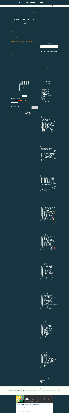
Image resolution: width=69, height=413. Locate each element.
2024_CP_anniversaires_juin (44, 114)
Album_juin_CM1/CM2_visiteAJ (44, 365)
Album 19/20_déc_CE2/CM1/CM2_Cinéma (46, 192)
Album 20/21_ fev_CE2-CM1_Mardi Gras (46, 282)
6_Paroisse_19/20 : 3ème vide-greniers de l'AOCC (47, 187)
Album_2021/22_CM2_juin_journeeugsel (46, 263)
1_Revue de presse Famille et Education (45, 101)
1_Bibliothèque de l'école (43, 90)
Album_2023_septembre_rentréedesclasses (46, 362)
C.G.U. (37, 390)
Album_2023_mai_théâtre (43, 339)
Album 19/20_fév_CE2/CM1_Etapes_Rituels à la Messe (48, 206)
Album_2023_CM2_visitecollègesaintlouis (46, 326)
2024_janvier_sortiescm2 (43, 118)
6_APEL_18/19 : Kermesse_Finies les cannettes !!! (47, 160)
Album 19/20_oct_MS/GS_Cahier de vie (45, 242)
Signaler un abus (34, 390)
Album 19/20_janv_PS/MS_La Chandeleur (46, 215)
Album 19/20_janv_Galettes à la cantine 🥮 (46, 212)
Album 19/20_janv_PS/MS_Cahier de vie (45, 214)
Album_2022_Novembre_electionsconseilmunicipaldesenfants (49, 304)
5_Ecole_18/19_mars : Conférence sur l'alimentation (47, 154)
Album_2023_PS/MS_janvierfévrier (45, 356)
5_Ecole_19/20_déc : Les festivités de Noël (46, 156)
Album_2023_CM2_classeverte (44, 324)
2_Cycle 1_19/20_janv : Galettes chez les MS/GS (47, 125)
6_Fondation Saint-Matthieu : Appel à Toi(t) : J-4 (47, 177)
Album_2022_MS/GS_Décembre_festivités (46, 302)
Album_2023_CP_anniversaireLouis (45, 327)
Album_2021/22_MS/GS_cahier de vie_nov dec (46, 272)
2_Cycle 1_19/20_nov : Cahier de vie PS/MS (46, 127)
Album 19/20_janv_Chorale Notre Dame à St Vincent (47, 211)
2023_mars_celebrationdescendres (45, 105)
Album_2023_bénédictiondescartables (45, 320)
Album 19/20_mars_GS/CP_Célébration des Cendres (47, 233)
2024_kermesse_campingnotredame (45, 119)
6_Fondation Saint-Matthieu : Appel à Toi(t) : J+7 (47, 181)
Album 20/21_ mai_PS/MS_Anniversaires (46, 292)
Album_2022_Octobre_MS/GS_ (44, 305)
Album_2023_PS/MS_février (44, 355)
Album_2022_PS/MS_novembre (44, 310)
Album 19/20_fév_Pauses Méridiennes (45, 210)
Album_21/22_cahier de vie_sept (44, 363)
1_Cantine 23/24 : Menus (43, 92)
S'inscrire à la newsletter (15, 102)
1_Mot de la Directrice (43, 96)
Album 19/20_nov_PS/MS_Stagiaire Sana (46, 239)
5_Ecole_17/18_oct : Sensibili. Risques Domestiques (47, 153)
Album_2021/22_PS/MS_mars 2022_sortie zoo (46, 279)
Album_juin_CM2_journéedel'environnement (46, 367)
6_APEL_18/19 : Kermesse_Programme (45, 163)
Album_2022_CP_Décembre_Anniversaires (46, 298)
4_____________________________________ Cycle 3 (48, 151)
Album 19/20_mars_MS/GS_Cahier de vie (46, 234)
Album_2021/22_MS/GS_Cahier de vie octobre (46, 273)
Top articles (29, 390)
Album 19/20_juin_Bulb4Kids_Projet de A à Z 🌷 (47, 218)
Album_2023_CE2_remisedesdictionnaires (46, 322)
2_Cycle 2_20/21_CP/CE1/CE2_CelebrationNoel (47, 144)
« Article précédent (14, 94)
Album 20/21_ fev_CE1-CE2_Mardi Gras (46, 281)
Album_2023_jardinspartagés (44, 331)
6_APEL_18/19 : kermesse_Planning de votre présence (47, 162)
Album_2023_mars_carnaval (44, 340)
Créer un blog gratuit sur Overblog (23, 390)
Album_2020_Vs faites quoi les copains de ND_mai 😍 (47, 250)
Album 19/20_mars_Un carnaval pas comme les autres (47, 236)
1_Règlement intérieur (43, 100)
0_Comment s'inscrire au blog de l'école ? (46, 89)
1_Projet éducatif (42, 98)
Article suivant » (35, 94)
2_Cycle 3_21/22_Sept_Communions (45, 149)
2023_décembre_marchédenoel (44, 104)
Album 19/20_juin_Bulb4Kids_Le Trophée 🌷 (46, 217)
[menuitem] (17, 6)
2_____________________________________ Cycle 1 (48, 121)
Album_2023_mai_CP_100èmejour (45, 335)
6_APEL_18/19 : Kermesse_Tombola (45, 164)
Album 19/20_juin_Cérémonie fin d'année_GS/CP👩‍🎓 (47, 223)
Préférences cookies (58, 390)
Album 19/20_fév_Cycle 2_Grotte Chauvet (46, 208)
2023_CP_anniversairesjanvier (44, 103)
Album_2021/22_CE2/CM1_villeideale (45, 261)
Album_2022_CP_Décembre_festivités (45, 299)
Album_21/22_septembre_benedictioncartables (46, 364)
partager (32, 401)
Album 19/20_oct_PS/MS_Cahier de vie (45, 243)
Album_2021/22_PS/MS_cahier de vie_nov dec (46, 277)
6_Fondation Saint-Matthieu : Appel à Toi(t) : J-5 (47, 179)
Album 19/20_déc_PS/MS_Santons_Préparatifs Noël (47, 204)
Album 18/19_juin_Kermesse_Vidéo (45, 190)
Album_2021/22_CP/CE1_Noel (44, 268)
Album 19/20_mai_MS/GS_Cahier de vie (45, 232)
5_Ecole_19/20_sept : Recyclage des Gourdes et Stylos (47, 157)
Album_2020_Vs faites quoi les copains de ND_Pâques (47, 252)
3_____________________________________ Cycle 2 (48, 150)
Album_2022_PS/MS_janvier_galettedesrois (46, 309)
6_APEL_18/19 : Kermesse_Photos (45, 161)
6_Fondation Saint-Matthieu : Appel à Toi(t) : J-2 (47, 174)
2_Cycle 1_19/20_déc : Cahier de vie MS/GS (46, 122)
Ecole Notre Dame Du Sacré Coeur (34, 2)
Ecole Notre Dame (47, 54)
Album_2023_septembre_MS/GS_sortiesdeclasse (47, 361)
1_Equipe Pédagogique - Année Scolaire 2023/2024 (47, 95)
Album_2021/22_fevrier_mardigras (45, 270)
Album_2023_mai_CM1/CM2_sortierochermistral (47, 334)
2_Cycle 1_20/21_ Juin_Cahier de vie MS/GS (46, 131)
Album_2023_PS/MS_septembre (44, 357)
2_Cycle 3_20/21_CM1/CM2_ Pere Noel (45, 147)
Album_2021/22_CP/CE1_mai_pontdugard (46, 267)
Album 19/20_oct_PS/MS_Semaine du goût (46, 245)
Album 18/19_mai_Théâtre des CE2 (45, 191)
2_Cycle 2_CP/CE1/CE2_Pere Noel (45, 145)
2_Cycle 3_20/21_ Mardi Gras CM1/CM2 (46, 148)
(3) (42, 381)
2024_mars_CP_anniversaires (44, 120)
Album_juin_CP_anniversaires (44, 370)
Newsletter (24, 23)
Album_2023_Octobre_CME (44, 352)
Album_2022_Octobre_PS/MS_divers (45, 306)
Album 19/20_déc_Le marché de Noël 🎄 (46, 194)
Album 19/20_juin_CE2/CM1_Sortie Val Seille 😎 (47, 219)
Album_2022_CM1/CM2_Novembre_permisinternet (47, 297)
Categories (22, 21)
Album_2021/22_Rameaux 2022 (44, 280)
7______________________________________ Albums (48, 188)
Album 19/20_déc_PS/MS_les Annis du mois (46, 203)
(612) (42, 380)
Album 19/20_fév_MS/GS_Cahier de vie (45, 209)
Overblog (39, 388)
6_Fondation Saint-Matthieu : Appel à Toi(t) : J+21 (47, 175)
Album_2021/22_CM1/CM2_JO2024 (45, 262)
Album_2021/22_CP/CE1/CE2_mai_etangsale (46, 265)
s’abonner (27, 401)
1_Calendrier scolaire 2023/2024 (44, 91)
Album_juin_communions (43, 368)
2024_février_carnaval (43, 116)
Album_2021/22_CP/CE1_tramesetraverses (46, 269)
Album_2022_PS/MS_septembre (44, 311)
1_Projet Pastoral (42, 99)
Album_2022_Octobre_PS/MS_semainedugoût (46, 307)
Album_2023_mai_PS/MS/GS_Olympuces (46, 338)
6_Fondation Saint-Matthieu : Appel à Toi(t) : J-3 (47, 176)
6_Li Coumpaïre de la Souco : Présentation (46, 184)
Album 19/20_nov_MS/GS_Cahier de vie (45, 237)
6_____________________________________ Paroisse (48, 186)
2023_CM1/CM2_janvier (43, 102)
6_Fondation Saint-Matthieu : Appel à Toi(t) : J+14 (47, 173)
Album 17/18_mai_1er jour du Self (45, 189)
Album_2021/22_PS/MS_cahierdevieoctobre (46, 278)
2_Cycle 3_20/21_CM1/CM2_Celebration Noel (46, 146)
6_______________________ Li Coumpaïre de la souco (48, 183)
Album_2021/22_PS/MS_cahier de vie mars (46, 276)
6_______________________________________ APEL (48, 158)
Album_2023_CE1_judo (43, 321)
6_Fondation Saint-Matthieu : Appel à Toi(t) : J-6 (47, 180)
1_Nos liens (41, 97)
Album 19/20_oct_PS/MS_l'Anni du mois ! (46, 244)
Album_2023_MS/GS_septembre (44, 351)
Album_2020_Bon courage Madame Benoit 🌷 (46, 246)
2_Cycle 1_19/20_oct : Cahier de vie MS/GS (46, 128)
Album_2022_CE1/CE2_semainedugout (45, 294)
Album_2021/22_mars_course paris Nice (45, 271)
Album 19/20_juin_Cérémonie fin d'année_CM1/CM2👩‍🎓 (48, 222)
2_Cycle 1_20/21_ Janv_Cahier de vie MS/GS (46, 129)
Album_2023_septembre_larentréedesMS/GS (46, 360)
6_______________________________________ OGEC (48, 185)
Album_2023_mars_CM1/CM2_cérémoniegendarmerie (47, 341)
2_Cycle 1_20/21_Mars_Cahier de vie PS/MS (46, 133)
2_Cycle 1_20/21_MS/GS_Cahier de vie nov (46, 135)
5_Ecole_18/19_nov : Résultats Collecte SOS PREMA (47, 155)
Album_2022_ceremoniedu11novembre (45, 296)
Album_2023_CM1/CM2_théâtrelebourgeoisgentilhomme (48, 323)
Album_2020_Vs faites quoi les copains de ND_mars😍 (48, 251)
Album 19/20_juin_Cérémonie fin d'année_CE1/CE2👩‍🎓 (48, 220)
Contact (31, 390)
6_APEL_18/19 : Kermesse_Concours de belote (46, 159)
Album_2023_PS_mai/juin (43, 354)
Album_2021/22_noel (43, 274)
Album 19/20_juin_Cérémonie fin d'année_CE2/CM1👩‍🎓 (48, 221)
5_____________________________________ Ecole (47, 152)
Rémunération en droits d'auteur (42, 390)
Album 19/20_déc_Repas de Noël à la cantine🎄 (47, 205)
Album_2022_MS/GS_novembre (44, 303)
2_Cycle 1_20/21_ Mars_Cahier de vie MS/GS (46, 132)
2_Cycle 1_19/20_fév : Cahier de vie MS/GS (46, 124)
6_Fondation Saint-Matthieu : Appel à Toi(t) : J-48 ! (47, 178)
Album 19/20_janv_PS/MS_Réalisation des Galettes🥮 (47, 216)
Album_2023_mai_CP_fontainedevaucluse (46, 336)
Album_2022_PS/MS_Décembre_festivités (46, 308)
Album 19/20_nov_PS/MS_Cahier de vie (45, 238)
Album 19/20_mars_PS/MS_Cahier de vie (46, 235)
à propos (37, 401)
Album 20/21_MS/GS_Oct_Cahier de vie (45, 293)
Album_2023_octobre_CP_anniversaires (45, 353)
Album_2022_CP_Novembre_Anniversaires (46, 300)
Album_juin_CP (42, 369)
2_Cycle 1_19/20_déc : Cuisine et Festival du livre (47, 123)
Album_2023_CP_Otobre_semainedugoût (46, 330)
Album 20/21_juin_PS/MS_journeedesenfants (46, 291)
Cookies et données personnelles (53, 390)
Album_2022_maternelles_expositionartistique (46, 301)
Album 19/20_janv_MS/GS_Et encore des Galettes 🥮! (47, 213)
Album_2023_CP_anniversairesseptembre (46, 328)
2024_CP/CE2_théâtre (43, 115)
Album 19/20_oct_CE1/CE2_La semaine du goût (47, 240)
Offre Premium (47, 390)
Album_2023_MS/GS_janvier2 (44, 350)
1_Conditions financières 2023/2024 (45, 93)
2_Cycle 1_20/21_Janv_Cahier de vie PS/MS (46, 130)
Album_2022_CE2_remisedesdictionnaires (46, 295)
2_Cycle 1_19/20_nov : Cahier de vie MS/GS (46, 126)
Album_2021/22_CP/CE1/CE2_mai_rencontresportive (47, 266)
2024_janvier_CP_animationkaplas (45, 117)
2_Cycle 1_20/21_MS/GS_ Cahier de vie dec (46, 134)
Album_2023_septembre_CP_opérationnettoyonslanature (48, 359)
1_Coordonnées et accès (43, 94)
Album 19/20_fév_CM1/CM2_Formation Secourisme (47, 207)
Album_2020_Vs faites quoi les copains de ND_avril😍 (48, 249)
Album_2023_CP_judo (43, 329)
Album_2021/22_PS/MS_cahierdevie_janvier (46, 275)
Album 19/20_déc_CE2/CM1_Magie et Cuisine (46, 193)
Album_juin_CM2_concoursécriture (45, 366)
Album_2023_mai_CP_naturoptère (45, 337)
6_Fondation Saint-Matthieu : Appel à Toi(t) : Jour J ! (47, 182)
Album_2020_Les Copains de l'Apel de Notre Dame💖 (47, 248)
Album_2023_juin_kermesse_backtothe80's (46, 333)
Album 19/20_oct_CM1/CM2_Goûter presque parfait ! (47, 241)
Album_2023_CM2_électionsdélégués (45, 325)
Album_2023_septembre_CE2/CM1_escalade (46, 358)
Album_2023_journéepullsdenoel (44, 332)
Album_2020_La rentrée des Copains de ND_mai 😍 (47, 247)
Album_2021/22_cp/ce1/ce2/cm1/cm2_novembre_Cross (48, 264)
